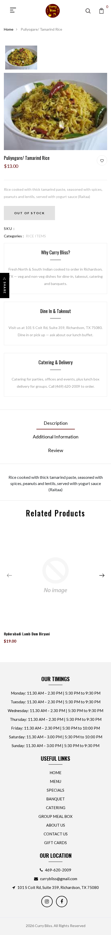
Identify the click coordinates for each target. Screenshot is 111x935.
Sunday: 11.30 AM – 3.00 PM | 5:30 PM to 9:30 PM (55, 745)
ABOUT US (55, 825)
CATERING (55, 807)
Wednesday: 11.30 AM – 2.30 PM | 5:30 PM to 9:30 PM (55, 710)
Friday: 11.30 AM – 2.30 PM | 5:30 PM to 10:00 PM (55, 728)
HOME (55, 772)
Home (8, 29)
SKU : (9, 228)
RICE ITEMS (36, 236)
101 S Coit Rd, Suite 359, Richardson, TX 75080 (58, 887)
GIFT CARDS (55, 842)
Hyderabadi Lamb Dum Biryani (27, 633)
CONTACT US (56, 834)
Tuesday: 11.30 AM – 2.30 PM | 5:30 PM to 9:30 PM (55, 701)
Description (56, 423)
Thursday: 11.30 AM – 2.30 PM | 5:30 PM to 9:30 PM (55, 719)
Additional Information (55, 436)
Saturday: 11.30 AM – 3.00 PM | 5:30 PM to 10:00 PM (55, 736)
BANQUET (55, 799)
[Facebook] (61, 901)
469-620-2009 (58, 870)
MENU (55, 781)
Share (4, 288)
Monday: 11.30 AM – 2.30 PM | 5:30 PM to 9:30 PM (55, 693)
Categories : (14, 236)
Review (55, 450)
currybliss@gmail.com (58, 878)
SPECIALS (55, 790)
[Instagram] (47, 901)
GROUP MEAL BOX (55, 816)
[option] (21, 58)
